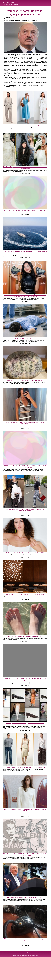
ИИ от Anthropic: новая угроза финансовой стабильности (25, 897)
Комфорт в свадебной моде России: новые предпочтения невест (25, 552)
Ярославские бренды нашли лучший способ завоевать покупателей (25, 380)
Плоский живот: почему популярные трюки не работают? (25, 636)
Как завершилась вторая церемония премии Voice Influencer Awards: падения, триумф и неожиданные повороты (25, 295)
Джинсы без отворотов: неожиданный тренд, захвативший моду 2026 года (25, 679)
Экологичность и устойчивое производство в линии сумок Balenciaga (25, 210)
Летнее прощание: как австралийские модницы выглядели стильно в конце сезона (25, 422)
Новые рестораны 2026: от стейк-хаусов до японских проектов (25, 594)
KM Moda (26, 952)
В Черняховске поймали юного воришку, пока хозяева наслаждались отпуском (25, 939)
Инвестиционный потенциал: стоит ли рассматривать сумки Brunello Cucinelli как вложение (25, 466)
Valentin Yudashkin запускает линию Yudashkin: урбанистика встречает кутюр (25, 809)
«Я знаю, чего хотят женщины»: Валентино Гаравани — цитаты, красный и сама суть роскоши (25, 854)
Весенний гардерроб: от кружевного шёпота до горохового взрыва (25, 767)
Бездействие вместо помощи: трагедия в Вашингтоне (25, 338)
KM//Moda (8, 2)
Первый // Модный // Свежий (10, 4)
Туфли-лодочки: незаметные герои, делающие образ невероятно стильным (25, 723)
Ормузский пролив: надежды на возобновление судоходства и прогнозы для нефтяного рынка (25, 252)
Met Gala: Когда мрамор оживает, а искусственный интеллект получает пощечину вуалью (25, 167)
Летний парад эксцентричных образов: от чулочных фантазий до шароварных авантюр (25, 509)
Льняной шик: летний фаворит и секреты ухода (25, 125)
